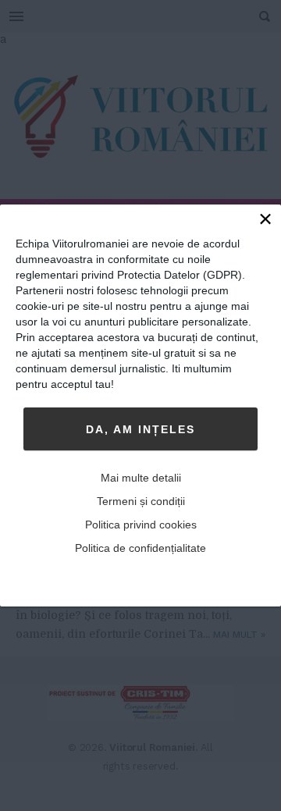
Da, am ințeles (140, 429)
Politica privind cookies (141, 524)
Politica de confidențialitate (140, 548)
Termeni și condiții (141, 501)
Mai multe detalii (141, 477)
